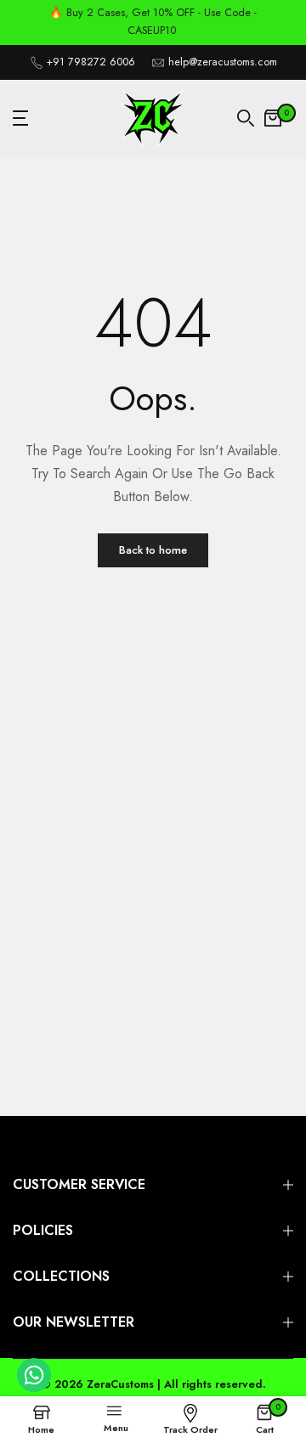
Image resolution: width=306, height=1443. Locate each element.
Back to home (153, 550)
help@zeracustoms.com (222, 62)
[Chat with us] (34, 1387)
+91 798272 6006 (91, 62)
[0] (272, 118)
